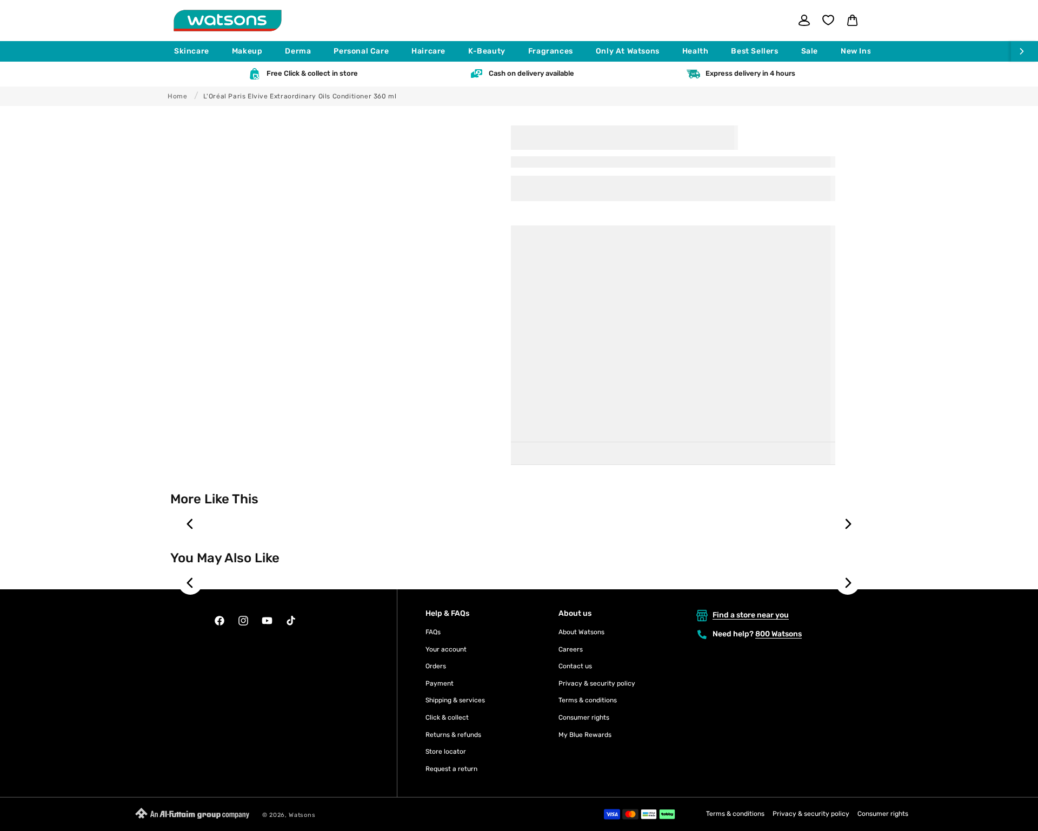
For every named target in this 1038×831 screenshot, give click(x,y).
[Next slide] (848, 524)
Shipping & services (455, 700)
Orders (435, 666)
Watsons (302, 815)
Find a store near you (751, 615)
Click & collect (447, 717)
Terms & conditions (587, 700)
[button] (196, 51)
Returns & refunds (453, 735)
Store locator (445, 751)
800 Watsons (778, 634)
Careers (570, 649)
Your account (446, 649)
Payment (439, 683)
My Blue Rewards (584, 735)
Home (177, 96)
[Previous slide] (190, 524)
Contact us (575, 666)
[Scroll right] (1024, 51)
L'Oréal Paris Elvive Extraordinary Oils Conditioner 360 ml (300, 96)
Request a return (451, 769)
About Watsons (581, 632)
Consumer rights (583, 717)
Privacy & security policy (596, 683)
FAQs (433, 632)
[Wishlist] (828, 20)
